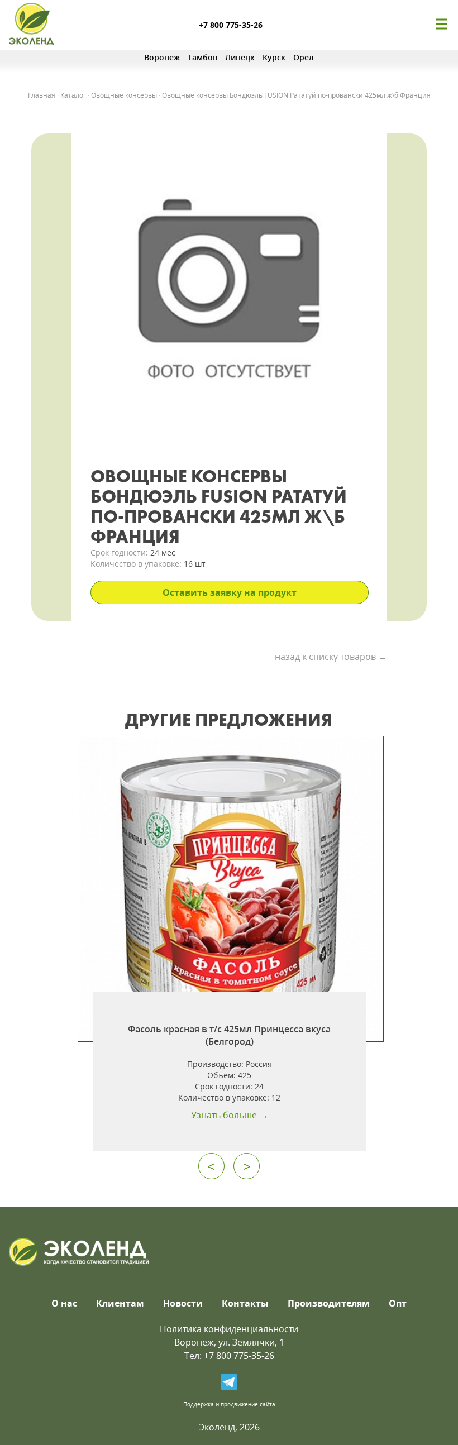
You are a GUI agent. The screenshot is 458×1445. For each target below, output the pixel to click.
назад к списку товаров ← (331, 656)
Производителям (329, 1303)
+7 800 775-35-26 (231, 25)
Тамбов (202, 57)
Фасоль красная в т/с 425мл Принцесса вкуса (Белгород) (229, 1035)
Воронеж (162, 57)
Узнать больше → (229, 1115)
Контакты (245, 1303)
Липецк (240, 57)
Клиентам (120, 1303)
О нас (64, 1303)
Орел (303, 57)
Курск (274, 57)
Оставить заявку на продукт (230, 592)
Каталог (73, 95)
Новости (183, 1303)
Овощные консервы (124, 95)
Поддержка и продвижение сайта (229, 1404)
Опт (398, 1303)
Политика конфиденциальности (229, 1329)
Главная (41, 95)
